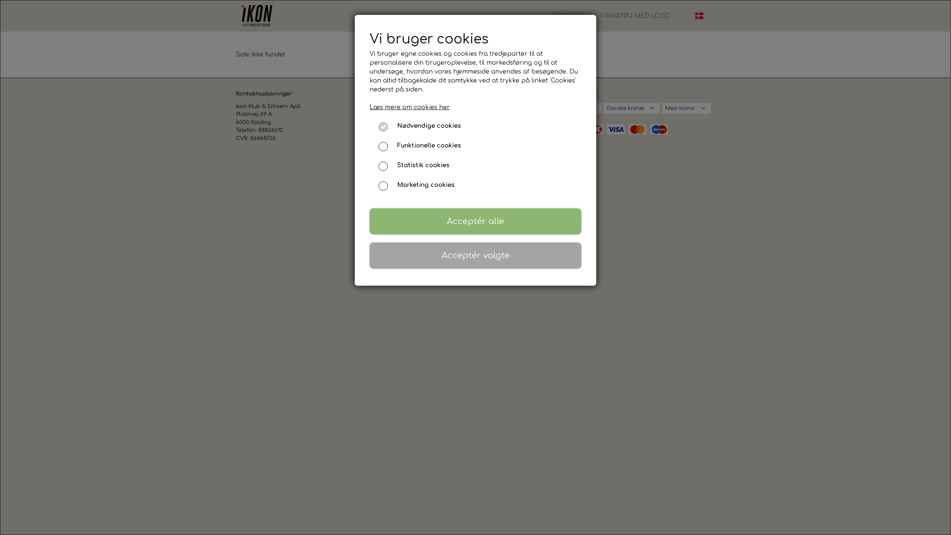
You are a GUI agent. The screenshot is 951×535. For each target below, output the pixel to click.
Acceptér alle (475, 221)
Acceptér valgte (476, 255)
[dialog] (475, 267)
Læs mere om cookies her (410, 107)
